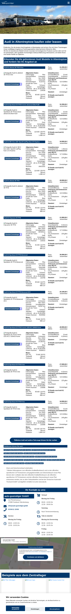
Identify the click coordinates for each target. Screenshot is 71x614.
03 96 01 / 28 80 (13, 509)
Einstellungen (35, 609)
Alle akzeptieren (55, 609)
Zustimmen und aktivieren (35, 557)
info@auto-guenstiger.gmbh (18, 506)
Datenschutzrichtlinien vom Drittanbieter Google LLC (40, 551)
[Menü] (68, 3)
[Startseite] (7, 2)
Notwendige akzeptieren (15, 608)
